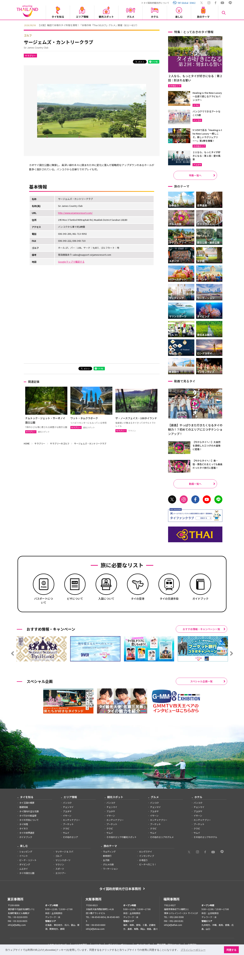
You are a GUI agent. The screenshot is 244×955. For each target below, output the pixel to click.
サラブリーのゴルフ (59, 443)
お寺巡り (143, 860)
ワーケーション (110, 868)
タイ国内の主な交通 (29, 811)
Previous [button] (21, 25)
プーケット (68, 824)
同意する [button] (231, 949)
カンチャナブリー (71, 820)
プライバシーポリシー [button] (193, 949)
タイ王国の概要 (26, 802)
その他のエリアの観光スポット (121, 837)
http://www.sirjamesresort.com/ (75, 213)
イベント (23, 855)
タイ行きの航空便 (27, 815)
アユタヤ (67, 811)
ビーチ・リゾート (27, 860)
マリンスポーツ (62, 860)
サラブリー (30, 55)
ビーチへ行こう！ (147, 864)
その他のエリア (70, 837)
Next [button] (223, 25)
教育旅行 (107, 855)
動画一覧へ (195, 484)
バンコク (67, 802)
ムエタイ (23, 868)
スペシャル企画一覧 (201, 681)
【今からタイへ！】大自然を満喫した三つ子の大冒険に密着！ (206, 445)
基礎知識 (23, 807)
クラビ (66, 828)
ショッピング (25, 851)
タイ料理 (23, 824)
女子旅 (106, 860)
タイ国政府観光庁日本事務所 (120, 888)
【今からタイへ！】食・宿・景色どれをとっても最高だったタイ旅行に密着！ (207, 464)
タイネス (23, 828)
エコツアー (60, 873)
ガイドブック (25, 837)
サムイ (66, 832)
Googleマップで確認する (71, 261)
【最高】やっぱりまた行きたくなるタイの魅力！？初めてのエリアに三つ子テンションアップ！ (195, 429)
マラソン (59, 864)
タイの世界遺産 (26, 832)
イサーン (67, 815)
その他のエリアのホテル (205, 837)
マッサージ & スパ (64, 851)
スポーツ (59, 868)
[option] (122, 25)
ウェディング (109, 851)
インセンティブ (146, 855)
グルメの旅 (108, 864)
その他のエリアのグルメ (162, 837)
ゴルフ (28, 35)
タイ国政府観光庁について (156, 2)
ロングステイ (145, 851)
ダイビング (24, 864)
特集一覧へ (195, 175)
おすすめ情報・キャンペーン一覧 (201, 629)
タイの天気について (29, 820)
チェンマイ (68, 807)
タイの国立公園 (26, 873)
